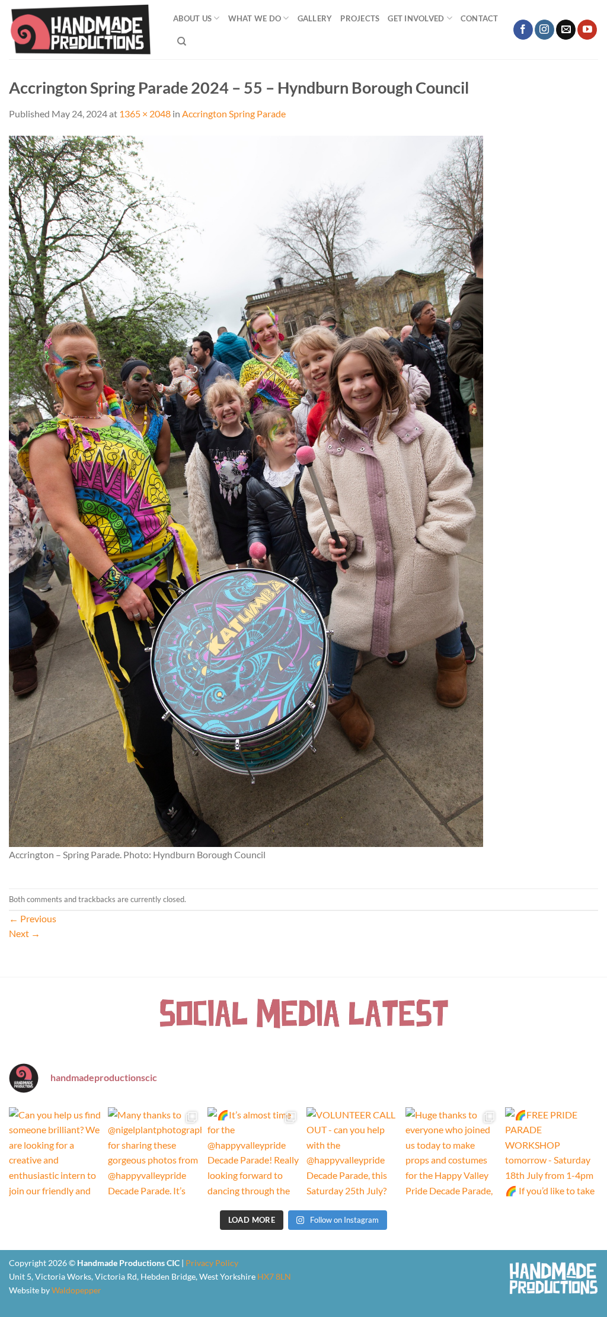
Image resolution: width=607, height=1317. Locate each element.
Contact (480, 18)
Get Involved (416, 18)
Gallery (315, 18)
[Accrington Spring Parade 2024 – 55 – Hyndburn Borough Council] (246, 490)
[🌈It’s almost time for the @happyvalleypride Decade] (254, 1153)
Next (24, 933)
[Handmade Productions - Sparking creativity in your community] (82, 29)
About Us (192, 18)
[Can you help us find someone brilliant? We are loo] (55, 1153)
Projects (359, 18)
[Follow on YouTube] (587, 30)
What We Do (255, 18)
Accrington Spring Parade (234, 113)
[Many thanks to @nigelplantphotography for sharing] (154, 1153)
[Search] (181, 41)
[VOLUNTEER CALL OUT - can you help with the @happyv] (353, 1153)
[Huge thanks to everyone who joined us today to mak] (452, 1153)
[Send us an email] (566, 30)
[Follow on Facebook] (523, 30)
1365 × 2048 (145, 113)
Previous (32, 918)
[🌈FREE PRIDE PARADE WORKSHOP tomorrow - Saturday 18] (551, 1153)
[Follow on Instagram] (544, 30)
